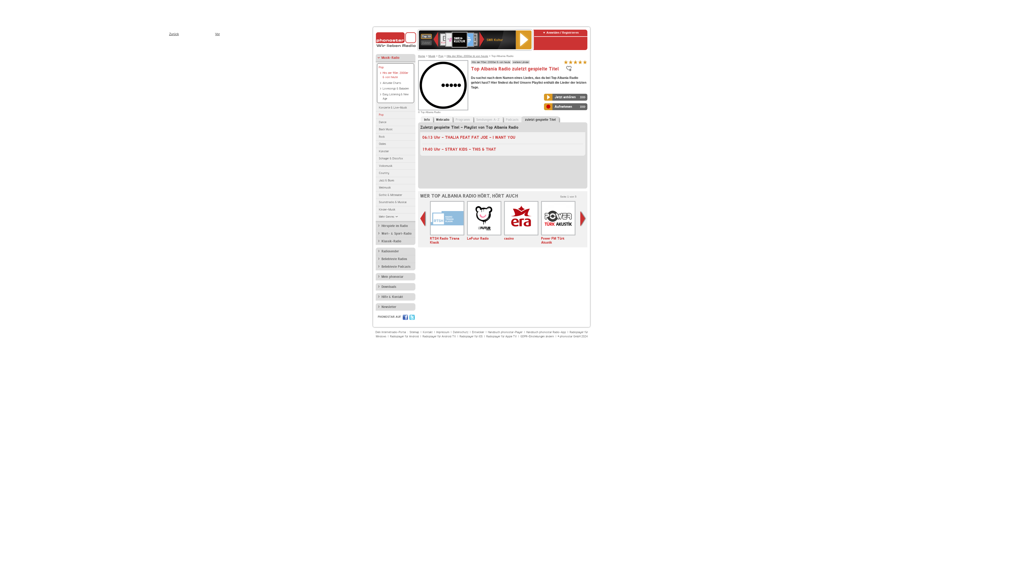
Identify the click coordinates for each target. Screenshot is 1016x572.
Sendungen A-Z (488, 120)
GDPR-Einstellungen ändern (537, 336)
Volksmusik (385, 166)
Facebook (405, 317)
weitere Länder (521, 62)
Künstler (384, 151)
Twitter (412, 317)
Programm (463, 120)
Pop (381, 67)
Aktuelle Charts (392, 83)
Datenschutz (460, 332)
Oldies (382, 144)
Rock (382, 136)
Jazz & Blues (386, 180)
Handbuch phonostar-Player (505, 332)
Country (384, 173)
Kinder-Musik (387, 209)
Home (421, 56)
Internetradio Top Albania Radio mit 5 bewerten (585, 62)
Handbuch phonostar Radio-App (546, 332)
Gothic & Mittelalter (390, 195)
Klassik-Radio (391, 241)
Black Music (386, 129)
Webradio (442, 120)
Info (427, 120)
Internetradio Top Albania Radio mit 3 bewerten (575, 62)
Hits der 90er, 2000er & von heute (395, 75)
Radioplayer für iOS (471, 336)
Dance (382, 122)
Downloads (389, 287)
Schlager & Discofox (391, 158)
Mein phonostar (392, 277)
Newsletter (389, 307)
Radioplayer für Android (404, 336)
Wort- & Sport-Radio (396, 233)
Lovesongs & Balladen (396, 88)
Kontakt (428, 332)
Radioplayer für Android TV (439, 336)
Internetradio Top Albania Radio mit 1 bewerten (566, 62)
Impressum (442, 332)
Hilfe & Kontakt (392, 297)
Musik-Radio (390, 58)
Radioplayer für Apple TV (501, 336)
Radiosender (390, 251)
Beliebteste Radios (394, 259)
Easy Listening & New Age (396, 97)
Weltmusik (385, 187)
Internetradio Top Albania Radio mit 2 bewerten (570, 62)
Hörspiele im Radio (395, 226)
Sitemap (414, 332)
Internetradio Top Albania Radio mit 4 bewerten (580, 62)
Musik (431, 56)
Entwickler (478, 332)
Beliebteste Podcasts (396, 267)
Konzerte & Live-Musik (393, 107)
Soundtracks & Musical (392, 202)
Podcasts (512, 120)
